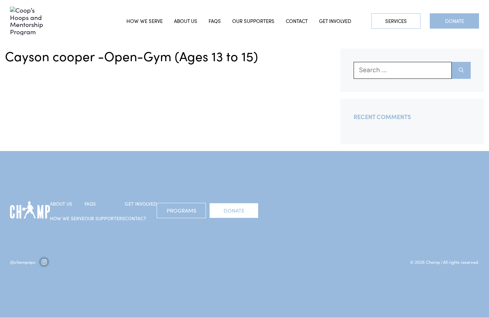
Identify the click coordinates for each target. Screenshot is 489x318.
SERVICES (396, 21)
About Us (185, 21)
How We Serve (67, 218)
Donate (454, 21)
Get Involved (335, 21)
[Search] (461, 70)
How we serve (144, 21)
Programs (181, 210)
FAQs (215, 21)
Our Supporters (253, 21)
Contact (297, 21)
